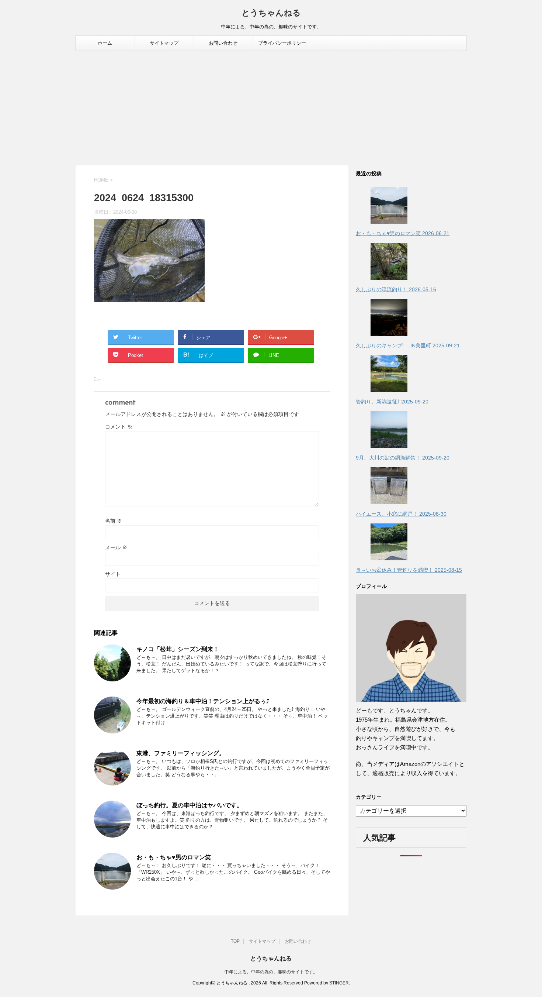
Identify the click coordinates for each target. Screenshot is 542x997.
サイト (113, 574)
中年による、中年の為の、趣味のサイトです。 (271, 971)
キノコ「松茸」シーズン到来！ (177, 649)
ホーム (105, 43)
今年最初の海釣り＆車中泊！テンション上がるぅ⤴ (202, 701)
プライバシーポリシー (282, 43)
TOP (235, 941)
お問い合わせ (223, 43)
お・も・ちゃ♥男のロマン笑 (173, 857)
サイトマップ (164, 43)
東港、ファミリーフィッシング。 (180, 753)
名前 (113, 521)
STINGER (339, 983)
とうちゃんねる (271, 13)
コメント (118, 427)
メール (116, 547)
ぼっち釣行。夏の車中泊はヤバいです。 (189, 805)
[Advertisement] (271, 106)
